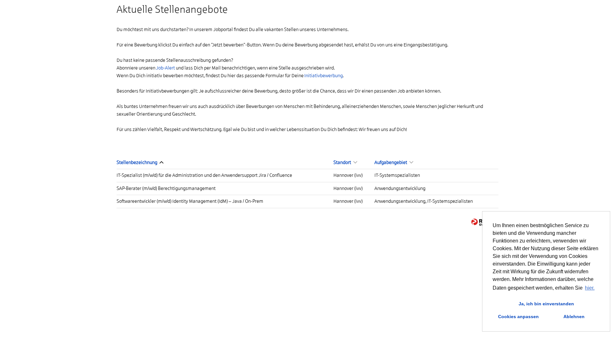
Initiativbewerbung (323, 75)
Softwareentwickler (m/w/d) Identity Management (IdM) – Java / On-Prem (190, 201)
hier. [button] (589, 288)
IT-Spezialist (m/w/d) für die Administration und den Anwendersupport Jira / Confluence (204, 175)
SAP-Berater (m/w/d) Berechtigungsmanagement (166, 188)
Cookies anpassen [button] (518, 316)
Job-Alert (165, 67)
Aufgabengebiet (391, 162)
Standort (342, 162)
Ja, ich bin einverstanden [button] (546, 303)
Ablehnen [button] (574, 316)
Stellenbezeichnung (137, 162)
